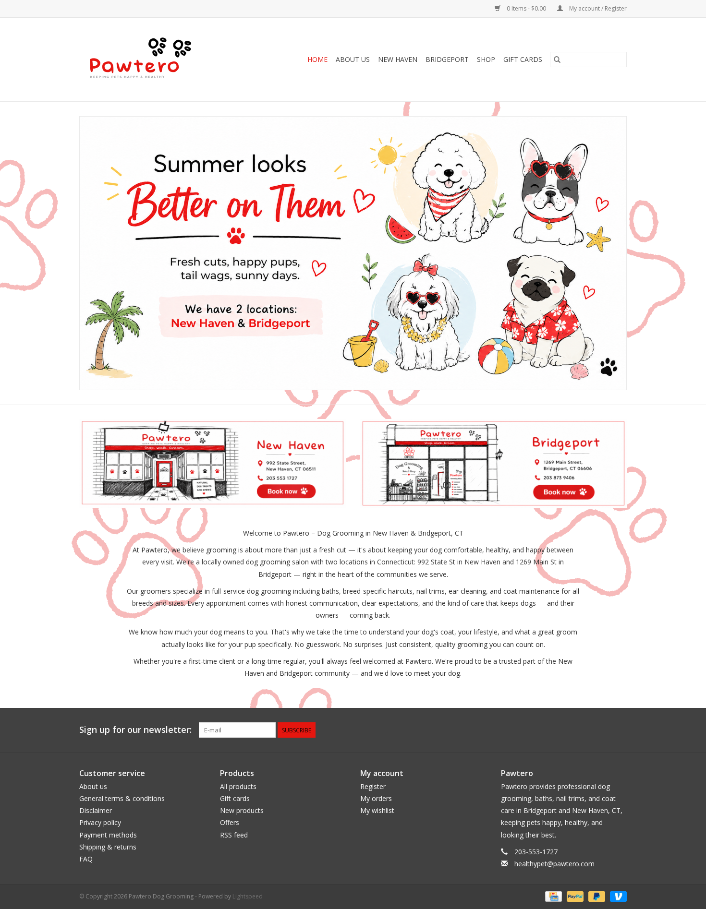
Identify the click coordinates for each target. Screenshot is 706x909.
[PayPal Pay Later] (596, 896)
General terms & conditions (122, 798)
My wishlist (377, 810)
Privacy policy (100, 822)
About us (93, 786)
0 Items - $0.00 (526, 8)
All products (238, 786)
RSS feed (234, 834)
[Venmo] (617, 896)
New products (242, 810)
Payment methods (108, 834)
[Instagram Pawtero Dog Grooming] (619, 730)
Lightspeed (247, 896)
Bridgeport (447, 59)
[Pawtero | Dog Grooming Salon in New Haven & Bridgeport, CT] (152, 59)
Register (373, 786)
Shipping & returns (107, 846)
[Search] (557, 59)
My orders (376, 798)
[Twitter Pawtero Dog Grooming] (601, 730)
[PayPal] (574, 896)
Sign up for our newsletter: (135, 730)
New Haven (397, 59)
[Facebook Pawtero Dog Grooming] (584, 730)
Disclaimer (95, 810)
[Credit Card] (552, 896)
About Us (353, 59)
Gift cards (522, 59)
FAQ (86, 858)
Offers (229, 822)
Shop (486, 59)
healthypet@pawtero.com (554, 863)
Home (317, 59)
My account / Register (597, 8)
